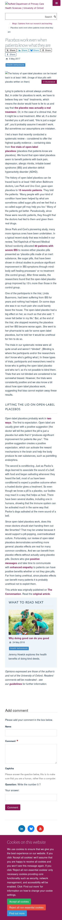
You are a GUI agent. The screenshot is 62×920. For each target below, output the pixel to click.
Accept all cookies (19, 901)
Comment (10, 741)
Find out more (17, 913)
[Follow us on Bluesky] (31, 828)
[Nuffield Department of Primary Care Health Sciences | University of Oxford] (26, 4)
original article (41, 594)
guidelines (15, 684)
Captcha (9, 768)
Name (8, 726)
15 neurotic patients (30, 190)
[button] (56, 3)
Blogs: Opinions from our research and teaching (32, 23)
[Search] (55, 16)
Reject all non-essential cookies (26, 907)
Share (12, 50)
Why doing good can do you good (29, 638)
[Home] (8, 23)
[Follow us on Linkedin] (22, 828)
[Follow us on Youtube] (40, 828)
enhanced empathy (21, 567)
